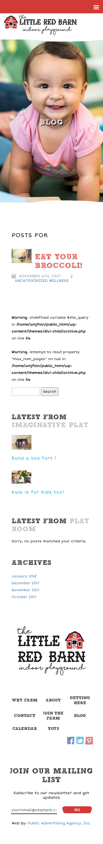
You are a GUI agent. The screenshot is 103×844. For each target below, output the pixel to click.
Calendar (24, 728)
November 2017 (25, 590)
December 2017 (25, 583)
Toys (53, 728)
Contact (24, 715)
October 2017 (24, 597)
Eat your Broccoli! (58, 261)
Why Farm (25, 700)
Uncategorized (31, 280)
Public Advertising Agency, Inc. (59, 823)
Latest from (50, 421)
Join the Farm (53, 716)
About (53, 700)
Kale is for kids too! (38, 492)
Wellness (59, 280)
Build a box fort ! (34, 458)
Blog (80, 715)
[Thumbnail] (21, 256)
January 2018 (24, 576)
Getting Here (80, 700)
